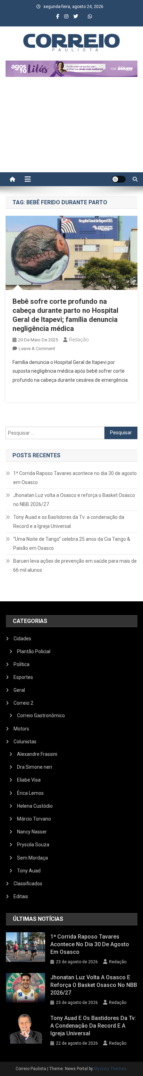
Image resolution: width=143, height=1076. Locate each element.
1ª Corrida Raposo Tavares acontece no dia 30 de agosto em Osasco (75, 477)
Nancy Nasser (32, 831)
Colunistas (25, 741)
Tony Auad (29, 870)
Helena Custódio (35, 806)
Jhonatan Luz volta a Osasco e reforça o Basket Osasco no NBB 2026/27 (74, 499)
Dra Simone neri (34, 767)
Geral (19, 690)
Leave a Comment (37, 348)
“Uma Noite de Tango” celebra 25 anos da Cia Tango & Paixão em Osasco (71, 543)
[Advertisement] (71, 128)
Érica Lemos (30, 793)
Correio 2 (23, 703)
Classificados (28, 883)
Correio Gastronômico (41, 715)
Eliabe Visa (29, 780)
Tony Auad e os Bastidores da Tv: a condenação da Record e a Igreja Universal (68, 521)
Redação (79, 339)
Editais (21, 896)
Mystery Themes (110, 1068)
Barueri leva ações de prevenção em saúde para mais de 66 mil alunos (75, 565)
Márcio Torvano (34, 819)
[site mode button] (119, 179)
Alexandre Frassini (37, 754)
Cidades (22, 638)
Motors (21, 728)
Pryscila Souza (33, 844)
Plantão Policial (33, 651)
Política (22, 664)
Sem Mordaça (32, 858)
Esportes (23, 677)
